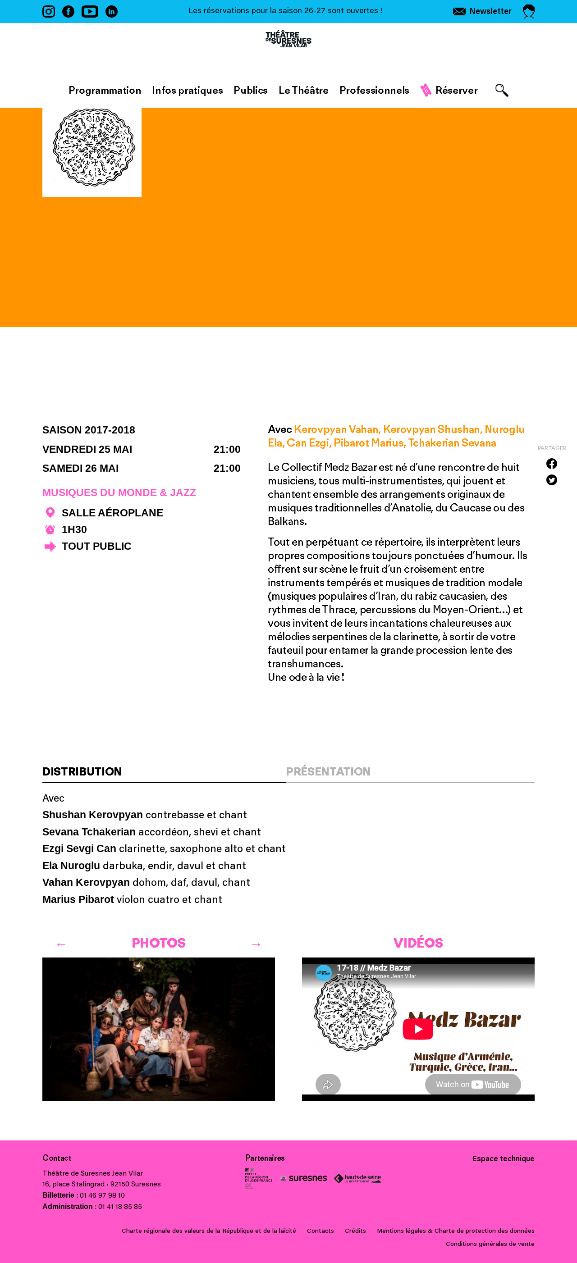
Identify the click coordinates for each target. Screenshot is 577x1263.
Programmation (105, 89)
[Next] (256, 940)
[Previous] (61, 940)
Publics (251, 89)
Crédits (355, 1231)
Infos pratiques (187, 89)
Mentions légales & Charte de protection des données (456, 1231)
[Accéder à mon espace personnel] (529, 11)
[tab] (164, 774)
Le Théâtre (304, 89)
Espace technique (503, 1159)
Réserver (456, 89)
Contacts (320, 1231)
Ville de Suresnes (303, 1178)
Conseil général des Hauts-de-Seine (357, 1178)
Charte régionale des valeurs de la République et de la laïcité (209, 1231)
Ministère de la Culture (258, 1178)
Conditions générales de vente (490, 1244)
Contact (57, 1158)
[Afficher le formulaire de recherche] (501, 90)
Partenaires (265, 1158)
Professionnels (374, 89)
